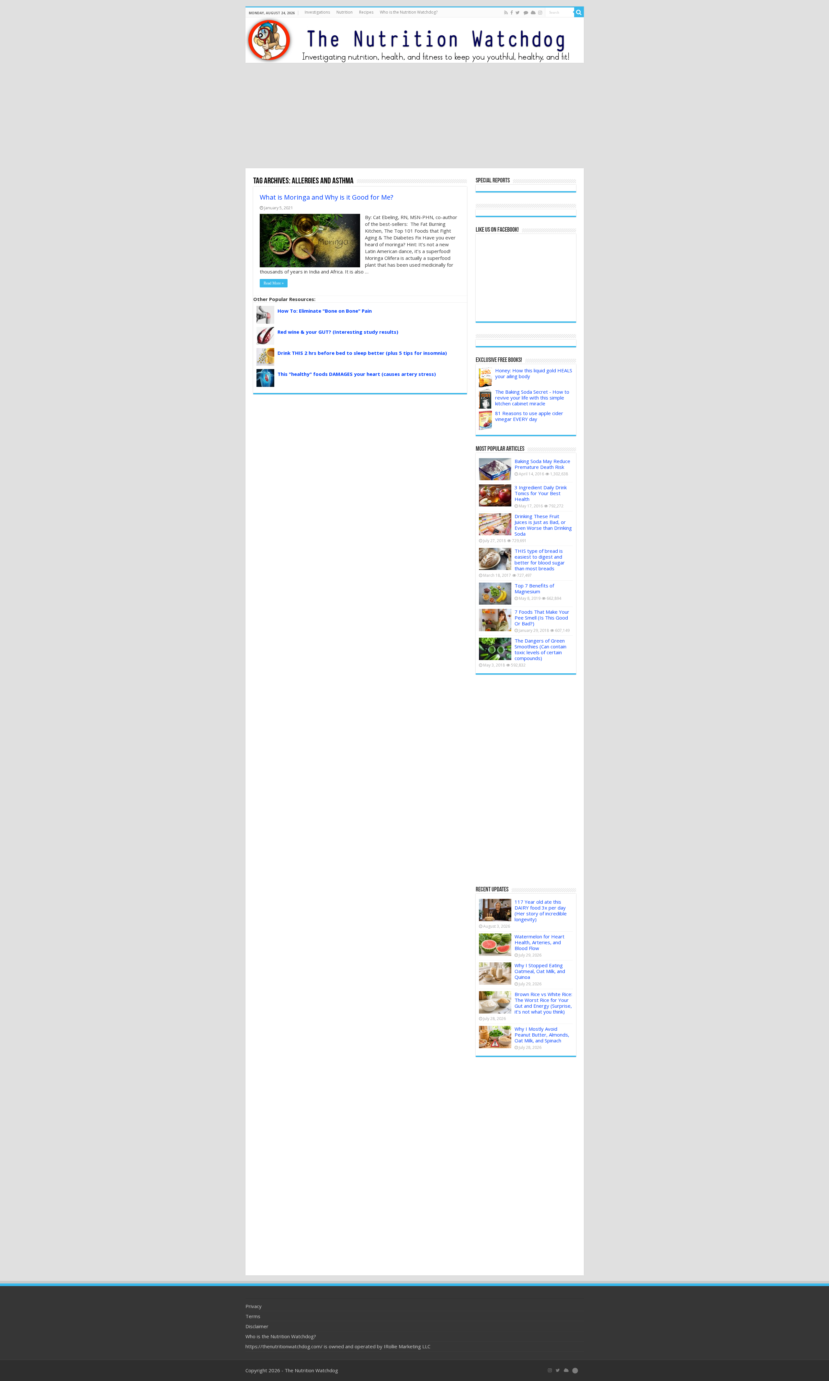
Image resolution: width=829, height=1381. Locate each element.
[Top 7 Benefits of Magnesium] (495, 594)
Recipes (366, 12)
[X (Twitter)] (558, 1370)
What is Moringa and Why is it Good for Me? (326, 197)
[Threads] (526, 13)
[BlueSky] (566, 1370)
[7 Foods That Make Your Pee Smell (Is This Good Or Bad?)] (495, 620)
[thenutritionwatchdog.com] (414, 40)
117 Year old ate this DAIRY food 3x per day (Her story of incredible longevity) (541, 911)
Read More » (274, 283)
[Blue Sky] (533, 13)
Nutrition (344, 12)
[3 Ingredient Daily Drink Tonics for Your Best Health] (495, 495)
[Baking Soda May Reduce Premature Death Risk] (495, 469)
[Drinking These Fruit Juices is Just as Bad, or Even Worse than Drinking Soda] (495, 524)
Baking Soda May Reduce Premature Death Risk (542, 464)
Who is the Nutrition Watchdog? (408, 12)
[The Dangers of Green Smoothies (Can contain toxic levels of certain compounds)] (495, 649)
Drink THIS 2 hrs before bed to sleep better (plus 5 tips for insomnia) (362, 353)
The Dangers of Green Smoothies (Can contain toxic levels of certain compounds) (540, 649)
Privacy (253, 1306)
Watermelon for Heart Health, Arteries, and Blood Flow (539, 942)
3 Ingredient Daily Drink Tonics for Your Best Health (541, 493)
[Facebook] (512, 13)
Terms (252, 1316)
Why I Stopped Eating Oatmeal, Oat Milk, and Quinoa (540, 971)
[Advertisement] (414, 116)
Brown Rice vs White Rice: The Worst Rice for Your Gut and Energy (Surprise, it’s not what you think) (543, 1003)
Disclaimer (256, 1326)
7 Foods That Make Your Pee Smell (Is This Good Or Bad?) (542, 618)
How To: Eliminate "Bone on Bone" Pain (325, 311)
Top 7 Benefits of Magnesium (534, 588)
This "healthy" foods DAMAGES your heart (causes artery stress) (357, 374)
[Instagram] (540, 13)
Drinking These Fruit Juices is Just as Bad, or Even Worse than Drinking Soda (543, 525)
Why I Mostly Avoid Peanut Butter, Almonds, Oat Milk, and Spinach (542, 1035)
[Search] (579, 12)
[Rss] (506, 13)
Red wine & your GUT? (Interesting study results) (338, 332)
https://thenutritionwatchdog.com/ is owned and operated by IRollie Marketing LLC (337, 1346)
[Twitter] (517, 13)
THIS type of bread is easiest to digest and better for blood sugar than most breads (540, 560)
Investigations (317, 12)
